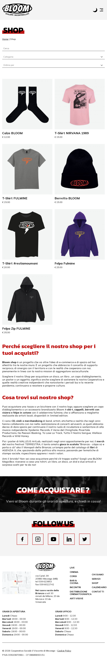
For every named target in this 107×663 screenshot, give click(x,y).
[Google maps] (16, 593)
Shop (95, 583)
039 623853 (45, 581)
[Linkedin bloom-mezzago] (69, 539)
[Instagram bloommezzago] (38, 539)
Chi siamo (98, 574)
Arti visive (76, 598)
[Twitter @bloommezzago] (84, 539)
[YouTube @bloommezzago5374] (53, 539)
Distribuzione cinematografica (81, 592)
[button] (103, 10)
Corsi (73, 576)
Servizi (96, 578)
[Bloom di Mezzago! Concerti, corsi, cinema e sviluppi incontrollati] (17, 10)
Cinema (74, 572)
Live (72, 567)
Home (5, 39)
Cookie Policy (64, 650)
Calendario (99, 587)
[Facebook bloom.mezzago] (22, 539)
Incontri (75, 587)
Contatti (98, 591)
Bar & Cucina (74, 581)
